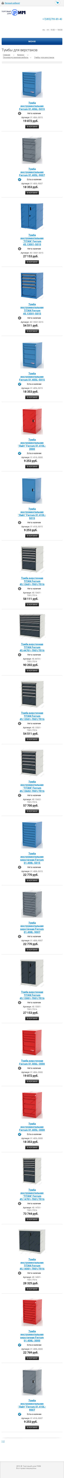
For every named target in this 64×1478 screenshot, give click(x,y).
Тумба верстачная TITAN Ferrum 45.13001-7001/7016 (32, 995)
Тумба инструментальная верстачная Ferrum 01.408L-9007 (32, 927)
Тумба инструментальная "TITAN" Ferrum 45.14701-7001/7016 (32, 1194)
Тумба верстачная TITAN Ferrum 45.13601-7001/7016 (32, 581)
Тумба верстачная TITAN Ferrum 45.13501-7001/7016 (32, 716)
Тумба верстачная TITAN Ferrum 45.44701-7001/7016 (32, 647)
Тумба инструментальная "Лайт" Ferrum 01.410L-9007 (32, 1405)
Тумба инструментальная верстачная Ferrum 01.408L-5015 (32, 858)
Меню (32, 41)
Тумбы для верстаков (44, 57)
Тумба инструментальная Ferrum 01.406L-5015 (32, 106)
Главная (6, 55)
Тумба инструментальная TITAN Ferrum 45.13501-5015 (32, 309)
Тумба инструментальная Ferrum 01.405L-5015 (32, 376)
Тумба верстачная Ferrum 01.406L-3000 (32, 1062)
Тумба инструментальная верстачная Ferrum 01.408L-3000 (32, 1336)
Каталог (20, 55)
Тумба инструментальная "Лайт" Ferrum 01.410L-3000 (32, 444)
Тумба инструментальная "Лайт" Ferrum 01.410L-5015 (32, 513)
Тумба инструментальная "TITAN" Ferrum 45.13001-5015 (32, 240)
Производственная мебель (15, 57)
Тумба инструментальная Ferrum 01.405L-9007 (32, 172)
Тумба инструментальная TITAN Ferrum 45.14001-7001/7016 (32, 1264)
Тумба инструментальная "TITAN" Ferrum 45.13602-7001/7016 (32, 786)
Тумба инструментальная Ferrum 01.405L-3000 (32, 1126)
